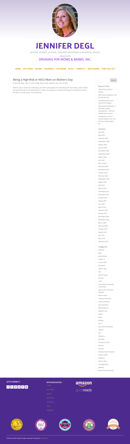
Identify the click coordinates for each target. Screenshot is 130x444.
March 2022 (102, 188)
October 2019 (102, 229)
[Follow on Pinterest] (22, 387)
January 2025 (102, 148)
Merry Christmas (104, 302)
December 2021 (103, 191)
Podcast (101, 345)
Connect (80, 69)
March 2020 (102, 223)
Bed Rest (101, 250)
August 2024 (102, 157)
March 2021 (102, 207)
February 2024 (103, 166)
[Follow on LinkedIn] (19, 387)
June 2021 (101, 204)
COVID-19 (101, 259)
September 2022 (103, 179)
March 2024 (102, 163)
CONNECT (50, 410)
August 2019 (102, 232)
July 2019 (101, 235)
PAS (99, 333)
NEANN (100, 320)
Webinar (101, 367)
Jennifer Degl (19, 83)
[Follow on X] (11, 387)
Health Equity (102, 275)
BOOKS (49, 394)
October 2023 (102, 173)
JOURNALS (50, 398)
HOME (49, 385)
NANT (100, 317)
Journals (49, 69)
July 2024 (101, 160)
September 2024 (103, 154)
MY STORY (50, 390)
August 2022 (102, 182)
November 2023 (103, 170)
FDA (99, 272)
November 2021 (103, 195)
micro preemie (103, 305)
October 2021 (102, 198)
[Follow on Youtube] (26, 387)
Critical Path (102, 262)
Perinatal (101, 339)
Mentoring (93, 69)
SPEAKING (50, 402)
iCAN (100, 281)
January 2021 (102, 213)
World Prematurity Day (106, 370)
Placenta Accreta (104, 342)
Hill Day (100, 278)
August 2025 (102, 145)
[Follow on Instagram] (15, 387)
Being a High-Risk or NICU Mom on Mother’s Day (43, 79)
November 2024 (103, 151)
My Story (28, 69)
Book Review (102, 256)
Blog (71, 69)
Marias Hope (44, 83)
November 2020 (103, 220)
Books (38, 69)
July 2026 (101, 132)
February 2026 (103, 138)
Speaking (61, 69)
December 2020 (103, 216)
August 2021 (102, 201)
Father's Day (102, 269)
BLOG (49, 406)
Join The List (108, 69)
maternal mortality (104, 298)
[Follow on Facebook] (8, 387)
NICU (100, 323)
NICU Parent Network (105, 327)
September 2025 (103, 141)
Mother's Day (53, 83)
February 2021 (103, 210)
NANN (100, 314)
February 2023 (103, 176)
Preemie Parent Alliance (106, 352)
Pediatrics (101, 336)
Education (101, 265)
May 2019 (101, 238)
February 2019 (103, 241)
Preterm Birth (103, 355)
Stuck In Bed (63, 83)
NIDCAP (100, 330)
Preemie (101, 349)
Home (18, 69)
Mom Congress (103, 308)
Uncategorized (103, 364)
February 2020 (103, 226)
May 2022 (101, 185)
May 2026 (101, 135)
